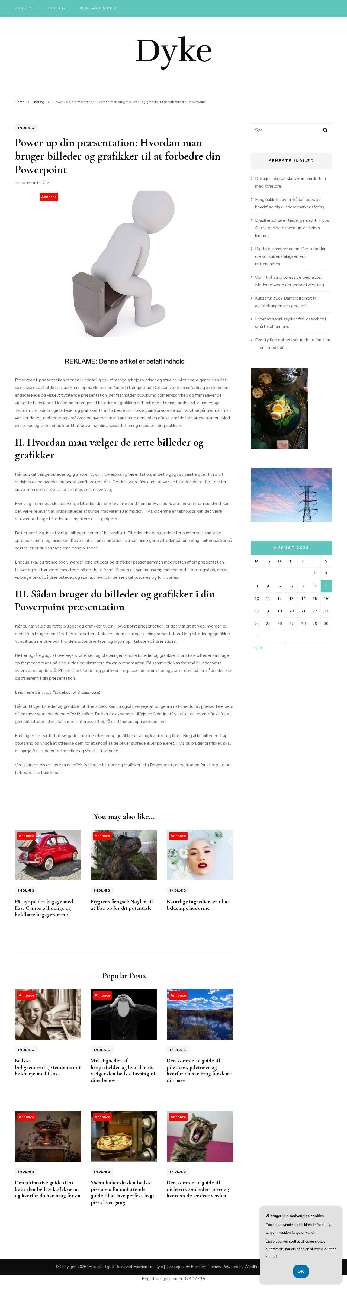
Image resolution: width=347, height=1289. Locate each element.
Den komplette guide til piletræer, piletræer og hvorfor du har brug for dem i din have (200, 1070)
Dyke (173, 51)
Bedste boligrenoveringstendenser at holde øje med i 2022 (48, 1067)
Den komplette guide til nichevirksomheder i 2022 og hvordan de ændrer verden (198, 1189)
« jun (258, 648)
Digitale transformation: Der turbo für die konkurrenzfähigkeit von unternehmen (290, 256)
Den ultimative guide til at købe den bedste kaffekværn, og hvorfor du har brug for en (48, 1189)
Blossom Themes (206, 1266)
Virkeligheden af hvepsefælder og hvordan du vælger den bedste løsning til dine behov (123, 1070)
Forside (24, 8)
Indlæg (57, 8)
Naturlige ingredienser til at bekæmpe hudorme (198, 904)
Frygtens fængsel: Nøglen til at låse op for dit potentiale (122, 904)
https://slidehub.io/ (58, 692)
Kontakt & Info (98, 8)
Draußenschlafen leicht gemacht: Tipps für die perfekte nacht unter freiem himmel (292, 228)
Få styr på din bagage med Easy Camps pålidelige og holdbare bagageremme (44, 908)
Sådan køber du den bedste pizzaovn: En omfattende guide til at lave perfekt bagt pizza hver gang (122, 1192)
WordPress (254, 1266)
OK (301, 1271)
